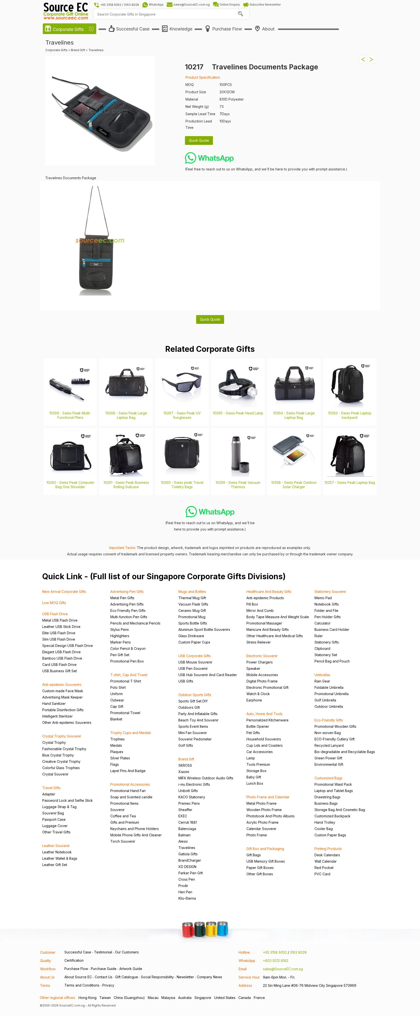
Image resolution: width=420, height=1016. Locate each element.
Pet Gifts (253, 733)
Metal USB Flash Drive (60, 620)
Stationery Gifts (327, 642)
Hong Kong (87, 998)
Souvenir (117, 810)
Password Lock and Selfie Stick (67, 800)
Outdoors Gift (189, 707)
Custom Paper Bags (330, 835)
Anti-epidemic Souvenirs (61, 684)
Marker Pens (120, 642)
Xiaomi (183, 772)
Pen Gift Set (119, 655)
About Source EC (78, 977)
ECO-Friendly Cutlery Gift (335, 739)
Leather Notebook (57, 852)
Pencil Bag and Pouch (332, 661)
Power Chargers (259, 662)
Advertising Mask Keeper (62, 697)
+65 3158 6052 (275, 952)
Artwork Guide (130, 969)
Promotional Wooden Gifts (335, 726)
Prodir (183, 886)
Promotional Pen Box (127, 661)
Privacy (108, 985)
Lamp (250, 758)
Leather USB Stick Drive (61, 627)
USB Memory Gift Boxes (265, 861)
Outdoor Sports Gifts (194, 695)
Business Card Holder (332, 629)
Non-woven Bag (328, 733)
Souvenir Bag (53, 813)
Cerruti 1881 (187, 822)
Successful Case (77, 952)
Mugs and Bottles (192, 591)
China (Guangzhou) (129, 998)
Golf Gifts (185, 745)
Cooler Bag (324, 829)
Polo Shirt (118, 687)
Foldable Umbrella (329, 687)
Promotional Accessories (130, 784)
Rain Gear (322, 681)
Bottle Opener (257, 726)
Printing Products (328, 849)
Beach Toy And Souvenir (198, 720)
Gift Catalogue (126, 977)
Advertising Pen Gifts (127, 591)
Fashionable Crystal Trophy (64, 749)
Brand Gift (186, 759)
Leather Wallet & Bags (59, 858)
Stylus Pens (119, 629)
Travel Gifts (51, 788)
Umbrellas (322, 675)
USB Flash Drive (55, 614)
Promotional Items (124, 803)
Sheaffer (185, 810)
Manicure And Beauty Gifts (267, 629)
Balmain (184, 835)
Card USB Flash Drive (59, 664)
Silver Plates (120, 758)
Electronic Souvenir (262, 656)
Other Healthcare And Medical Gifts (274, 636)
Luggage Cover (55, 826)
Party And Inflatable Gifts (198, 714)
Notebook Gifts (327, 604)
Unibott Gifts (188, 791)
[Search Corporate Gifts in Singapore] (240, 14)
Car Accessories (259, 752)
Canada (244, 998)
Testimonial (103, 952)
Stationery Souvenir (330, 591)
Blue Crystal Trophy (58, 755)
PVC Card (322, 874)
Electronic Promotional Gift (267, 687)
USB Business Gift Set (59, 671)
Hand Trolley (325, 822)
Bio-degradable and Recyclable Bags (345, 752)
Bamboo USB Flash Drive (62, 658)
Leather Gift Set (54, 865)
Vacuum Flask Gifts (193, 604)
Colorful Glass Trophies (61, 768)
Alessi (183, 841)
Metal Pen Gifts (122, 598)
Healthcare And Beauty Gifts (268, 591)
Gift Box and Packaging (265, 849)
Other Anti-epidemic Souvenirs (66, 722)
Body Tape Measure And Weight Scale (277, 617)
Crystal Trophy (54, 742)
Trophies (117, 739)
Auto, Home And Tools (264, 714)
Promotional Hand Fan (128, 791)
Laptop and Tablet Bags (334, 791)
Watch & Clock (258, 694)
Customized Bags (328, 778)
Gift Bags (253, 855)
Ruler (319, 636)
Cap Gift (116, 706)
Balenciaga (187, 829)
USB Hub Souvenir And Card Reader (207, 675)
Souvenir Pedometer (195, 739)
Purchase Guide (103, 969)
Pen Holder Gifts (328, 617)
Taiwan (105, 998)
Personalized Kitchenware (267, 720)
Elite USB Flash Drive (58, 633)
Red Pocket (324, 868)
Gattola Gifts (188, 854)
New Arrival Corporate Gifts (64, 591)
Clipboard (322, 648)
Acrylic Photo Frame (262, 822)
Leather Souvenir (56, 846)
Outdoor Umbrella (329, 706)
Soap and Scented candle (131, 797)
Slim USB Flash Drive (58, 639)
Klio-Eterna (187, 898)
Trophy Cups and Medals (130, 733)
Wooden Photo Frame (264, 810)
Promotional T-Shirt (125, 681)
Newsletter (185, 977)
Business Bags (326, 803)
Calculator (323, 623)
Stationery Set (326, 655)
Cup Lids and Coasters (264, 745)
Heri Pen (185, 892)
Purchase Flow (76, 969)
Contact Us (103, 977)
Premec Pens (189, 803)
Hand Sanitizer (54, 703)
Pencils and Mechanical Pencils (135, 623)
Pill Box (252, 604)
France (259, 998)
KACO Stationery (191, 797)
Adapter (48, 794)
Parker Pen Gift (190, 873)
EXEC (182, 816)
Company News (209, 977)
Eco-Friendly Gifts (329, 720)
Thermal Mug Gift (192, 598)
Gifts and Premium (124, 822)
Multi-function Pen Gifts (128, 617)
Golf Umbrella (325, 700)
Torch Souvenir (122, 841)
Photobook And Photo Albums (270, 816)
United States (225, 998)
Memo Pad (323, 598)
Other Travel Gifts (56, 832)
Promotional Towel (125, 713)
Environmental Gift (329, 764)
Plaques (116, 752)
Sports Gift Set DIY (193, 701)
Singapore (202, 998)
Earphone (254, 700)
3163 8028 (298, 952)
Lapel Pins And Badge (128, 771)
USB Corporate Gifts (194, 656)
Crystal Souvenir (55, 774)
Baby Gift (253, 777)
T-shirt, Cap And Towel (128, 675)
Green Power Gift (328, 758)
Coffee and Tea (123, 816)
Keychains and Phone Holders (134, 829)
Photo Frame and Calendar (267, 797)
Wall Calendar (326, 861)
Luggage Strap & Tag (59, 807)
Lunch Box (254, 783)
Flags (114, 764)
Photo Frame (256, 835)
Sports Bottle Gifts (192, 623)
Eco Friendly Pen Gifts (128, 610)
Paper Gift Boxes (260, 868)
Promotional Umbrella (332, 694)
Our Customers (127, 952)
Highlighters (119, 636)
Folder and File (326, 610)
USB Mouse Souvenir (195, 662)
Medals (116, 745)
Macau (153, 998)
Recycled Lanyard (329, 745)
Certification (74, 960)
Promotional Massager (264, 623)
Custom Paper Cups (194, 642)
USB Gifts (185, 681)
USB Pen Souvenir (193, 668)
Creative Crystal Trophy (61, 761)
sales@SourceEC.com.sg (283, 969)
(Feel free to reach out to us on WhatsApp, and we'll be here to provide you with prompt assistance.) (266, 169)
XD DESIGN (187, 867)
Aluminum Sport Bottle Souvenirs (204, 629)
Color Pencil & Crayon (128, 648)
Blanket (116, 719)
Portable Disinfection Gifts (63, 710)
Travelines (186, 848)
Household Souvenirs (263, 739)
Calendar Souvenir (261, 829)
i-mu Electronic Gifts (194, 784)
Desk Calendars (327, 855)
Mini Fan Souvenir (192, 733)
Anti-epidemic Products (265, 598)
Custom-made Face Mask (62, 691)
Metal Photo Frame (261, 803)
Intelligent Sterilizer (57, 716)
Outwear (117, 700)
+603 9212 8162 (275, 961)
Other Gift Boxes (259, 874)
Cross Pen (186, 879)
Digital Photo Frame (262, 681)
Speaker (253, 668)
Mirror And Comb (260, 610)
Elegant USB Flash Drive (61, 652)
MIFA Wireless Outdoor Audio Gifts (205, 778)
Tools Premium (258, 764)
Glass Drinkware (191, 636)
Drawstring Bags (328, 797)
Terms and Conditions (81, 985)
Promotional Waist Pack (333, 784)
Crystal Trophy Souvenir (61, 736)
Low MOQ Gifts (54, 603)
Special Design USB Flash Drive (67, 645)
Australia (185, 998)
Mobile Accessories (262, 675)
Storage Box (256, 771)
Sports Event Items (193, 726)
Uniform (116, 694)
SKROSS (185, 765)
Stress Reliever (258, 642)
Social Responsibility (157, 977)
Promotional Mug (191, 617)
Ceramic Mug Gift (192, 610)
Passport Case (54, 819)
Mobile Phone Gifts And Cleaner (136, 835)
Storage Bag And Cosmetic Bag (340, 810)
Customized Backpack (332, 816)
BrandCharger (189, 860)
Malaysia (168, 998)
